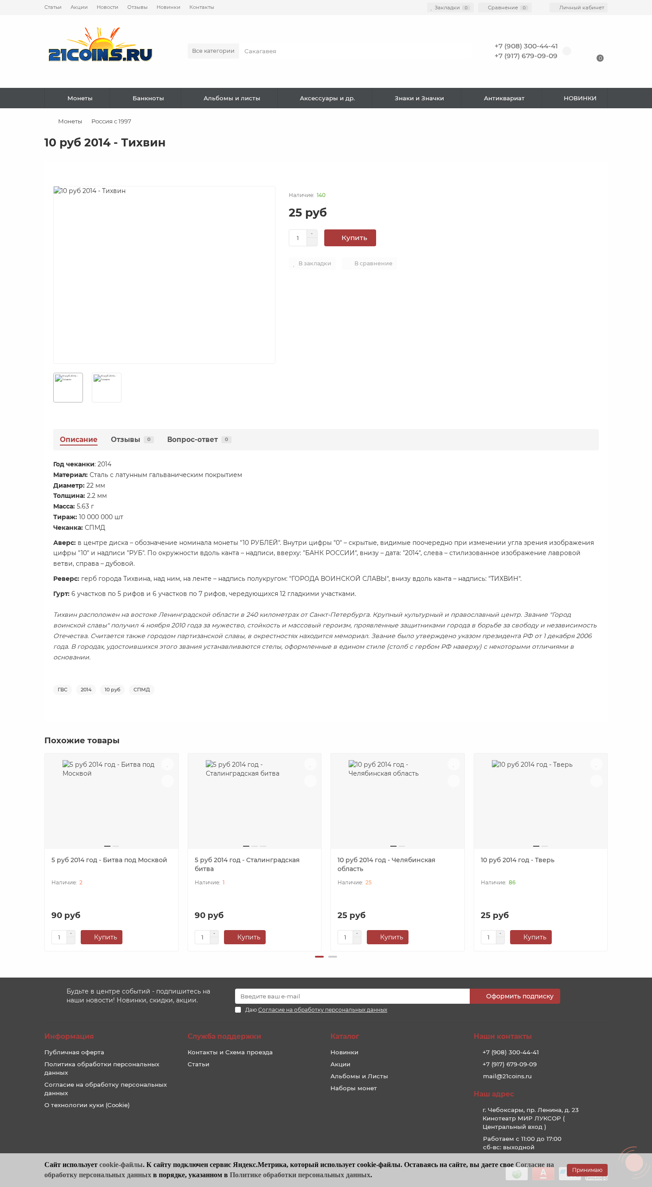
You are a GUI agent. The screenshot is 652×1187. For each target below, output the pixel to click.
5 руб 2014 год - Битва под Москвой (109, 860)
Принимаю (587, 1170)
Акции (79, 7)
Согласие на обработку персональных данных (105, 1088)
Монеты (80, 98)
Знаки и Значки (419, 98)
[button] (319, 957)
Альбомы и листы (232, 98)
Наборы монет (353, 1088)
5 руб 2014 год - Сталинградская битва (247, 864)
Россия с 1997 (111, 121)
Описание (79, 439)
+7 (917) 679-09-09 (526, 55)
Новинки (169, 7)
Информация (69, 1036)
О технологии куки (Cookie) (87, 1104)
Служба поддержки (224, 1036)
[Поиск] (463, 51)
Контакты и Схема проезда (230, 1052)
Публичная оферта (74, 1052)
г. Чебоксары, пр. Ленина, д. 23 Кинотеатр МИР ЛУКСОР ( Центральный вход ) (531, 1118)
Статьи (53, 7)
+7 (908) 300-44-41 (526, 46)
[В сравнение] (167, 781)
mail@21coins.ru (507, 1076)
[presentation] (45, 851)
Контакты (201, 7)
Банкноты (148, 98)
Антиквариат (504, 98)
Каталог (344, 1036)
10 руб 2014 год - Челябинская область (387, 864)
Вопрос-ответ (197, 439)
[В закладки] (167, 764)
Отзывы (137, 7)
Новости (107, 7)
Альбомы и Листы (359, 1076)
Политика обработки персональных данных (101, 1068)
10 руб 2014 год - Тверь (517, 860)
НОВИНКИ (580, 98)
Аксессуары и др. (327, 98)
